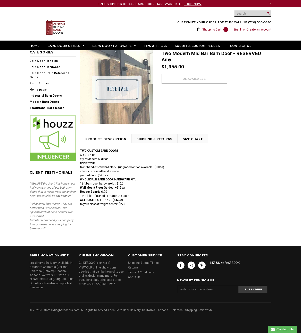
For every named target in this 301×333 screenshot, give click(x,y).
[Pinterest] (202, 265)
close (270, 3)
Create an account (259, 29)
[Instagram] (191, 265)
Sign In (237, 29)
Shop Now (192, 4)
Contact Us (284, 329)
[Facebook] (180, 265)
